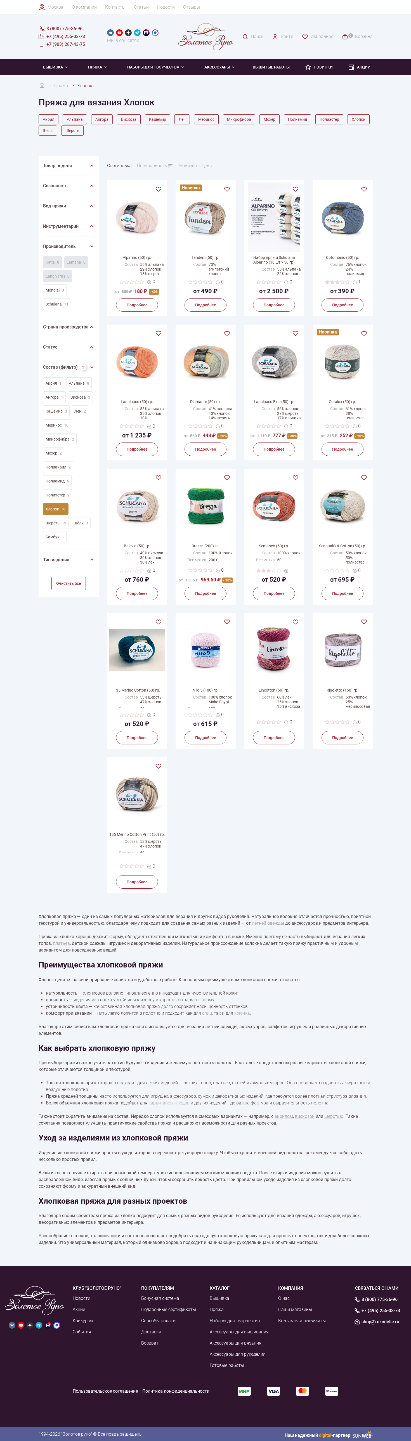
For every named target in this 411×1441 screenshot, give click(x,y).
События (82, 1331)
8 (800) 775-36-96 (380, 1299)
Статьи (141, 7)
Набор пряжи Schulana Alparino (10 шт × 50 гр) (274, 259)
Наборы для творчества (153, 67)
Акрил (48, 119)
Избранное (322, 36)
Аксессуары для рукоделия (238, 1354)
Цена (207, 165)
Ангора (101, 119)
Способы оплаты (158, 1320)
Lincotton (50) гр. (274, 690)
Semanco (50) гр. (274, 546)
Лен (182, 119)
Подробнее (137, 305)
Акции (363, 67)
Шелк (48, 130)
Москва (55, 7)
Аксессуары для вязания (235, 1343)
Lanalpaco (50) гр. (137, 401)
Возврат (150, 1343)
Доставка (151, 1331)
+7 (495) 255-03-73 (381, 1311)
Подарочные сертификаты (168, 1309)
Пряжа (95, 67)
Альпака (75, 119)
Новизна (188, 165)
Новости (166, 7)
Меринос (206, 119)
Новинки (323, 67)
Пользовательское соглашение (105, 1391)
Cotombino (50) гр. (342, 257)
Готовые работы (227, 1365)
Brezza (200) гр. (206, 546)
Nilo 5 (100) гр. (206, 690)
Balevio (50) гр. (137, 546)
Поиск (257, 36)
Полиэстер (329, 119)
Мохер (269, 119)
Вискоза (128, 119)
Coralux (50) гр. (342, 401)
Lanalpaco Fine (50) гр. (274, 401)
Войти (287, 36)
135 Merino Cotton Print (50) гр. (137, 834)
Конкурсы (83, 1320)
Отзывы (191, 7)
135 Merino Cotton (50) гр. (137, 690)
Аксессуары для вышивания (239, 1331)
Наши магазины (295, 1309)
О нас (284, 1298)
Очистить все (68, 583)
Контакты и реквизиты (302, 1320)
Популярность (152, 165)
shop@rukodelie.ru (380, 1322)
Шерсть (72, 130)
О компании (84, 7)
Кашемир (157, 119)
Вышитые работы (271, 67)
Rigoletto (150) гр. (342, 690)
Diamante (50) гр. (205, 401)
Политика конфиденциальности (175, 1391)
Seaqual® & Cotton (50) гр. (342, 546)
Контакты (115, 7)
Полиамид (297, 119)
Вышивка (53, 67)
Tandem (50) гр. (205, 257)
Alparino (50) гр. (137, 257)
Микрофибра (239, 119)
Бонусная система (160, 1298)
